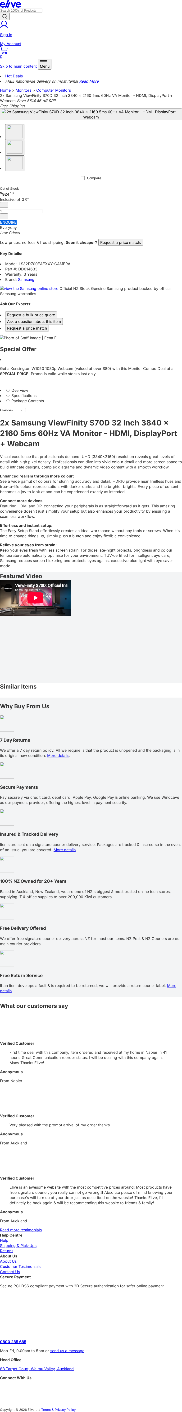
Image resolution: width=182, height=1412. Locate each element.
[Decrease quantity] (4, 205)
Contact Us (10, 1271)
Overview (19, 390)
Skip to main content (18, 66)
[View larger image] (91, 114)
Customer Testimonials (20, 1266)
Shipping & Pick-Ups (18, 1245)
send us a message (67, 1350)
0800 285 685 (13, 1341)
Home (5, 90)
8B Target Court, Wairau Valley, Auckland (37, 1368)
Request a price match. (120, 242)
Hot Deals (14, 76)
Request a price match (27, 328)
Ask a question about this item (34, 321)
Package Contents (27, 400)
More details (58, 755)
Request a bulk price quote (31, 314)
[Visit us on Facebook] (91, 1388)
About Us (8, 1261)
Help (4, 1240)
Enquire (8, 222)
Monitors (23, 90)
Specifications (23, 395)
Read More (89, 81)
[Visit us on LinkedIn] (91, 1397)
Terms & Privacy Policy (58, 1410)
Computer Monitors (53, 90)
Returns (6, 1250)
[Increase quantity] (4, 216)
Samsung (26, 279)
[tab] (91, 390)
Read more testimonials (21, 1230)
